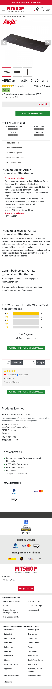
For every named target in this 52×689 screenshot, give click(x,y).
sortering (16, 363)
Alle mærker (8, 682)
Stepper (7, 660)
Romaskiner (32, 634)
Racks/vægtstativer (35, 660)
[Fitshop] (15, 9)
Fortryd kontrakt (26, 588)
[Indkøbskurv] (48, 9)
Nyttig (8, 382)
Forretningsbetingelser (11, 601)
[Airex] (10, 22)
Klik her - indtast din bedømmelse (26, 348)
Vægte (30, 647)
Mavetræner (32, 664)
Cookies (6, 606)
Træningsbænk (34, 643)
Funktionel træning (11, 664)
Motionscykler (33, 630)
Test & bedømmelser (14, 158)
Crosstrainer (9, 630)
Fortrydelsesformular (11, 617)
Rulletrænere (33, 656)
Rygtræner (8, 669)
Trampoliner (32, 638)
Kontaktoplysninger (34, 606)
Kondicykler (8, 656)
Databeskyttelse (33, 601)
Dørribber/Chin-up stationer (35, 670)
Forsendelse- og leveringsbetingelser (10, 611)
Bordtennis (8, 643)
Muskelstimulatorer (11, 676)
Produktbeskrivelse (14, 148)
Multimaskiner (9, 638)
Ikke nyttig (18, 382)
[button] (6, 72)
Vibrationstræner (34, 676)
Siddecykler (32, 651)
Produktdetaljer (12, 143)
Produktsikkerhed (13, 162)
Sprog (39, 363)
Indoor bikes (8, 647)
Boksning (7, 651)
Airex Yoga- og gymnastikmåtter (15, 16)
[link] (14, 492)
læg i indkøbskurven (32, 113)
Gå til (9, 580)
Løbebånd (8, 634)
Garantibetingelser (14, 153)
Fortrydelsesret (33, 610)
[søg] (42, 9)
